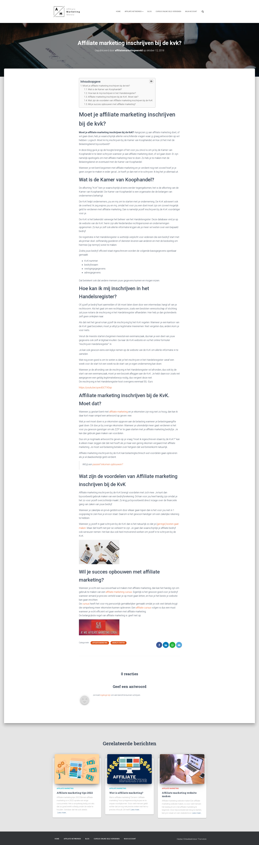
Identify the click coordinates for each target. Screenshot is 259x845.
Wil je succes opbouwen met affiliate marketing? (112, 104)
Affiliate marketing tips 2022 (75, 792)
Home (118, 11)
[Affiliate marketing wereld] (67, 11)
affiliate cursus (143, 607)
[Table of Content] (151, 81)
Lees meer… (62, 813)
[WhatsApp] (172, 645)
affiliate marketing (118, 411)
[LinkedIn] (166, 645)
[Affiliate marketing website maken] (182, 769)
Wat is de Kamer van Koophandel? (105, 89)
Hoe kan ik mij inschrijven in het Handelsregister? (112, 93)
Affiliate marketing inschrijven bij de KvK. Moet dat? (113, 96)
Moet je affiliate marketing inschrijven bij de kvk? (106, 85)
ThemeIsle (202, 839)
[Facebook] (159, 645)
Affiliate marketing (99, 643)
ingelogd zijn (105, 695)
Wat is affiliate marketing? (126, 792)
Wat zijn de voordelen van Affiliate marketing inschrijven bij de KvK (120, 100)
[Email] (179, 645)
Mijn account (191, 11)
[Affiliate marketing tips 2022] (77, 769)
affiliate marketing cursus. (119, 592)
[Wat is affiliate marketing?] (129, 769)
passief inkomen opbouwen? (108, 464)
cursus (85, 603)
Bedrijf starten (118, 643)
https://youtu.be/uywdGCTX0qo (95, 387)
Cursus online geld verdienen (168, 11)
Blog (149, 11)
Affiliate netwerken (133, 11)
